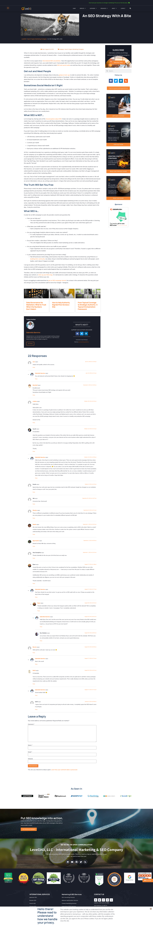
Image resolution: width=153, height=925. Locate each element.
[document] (76, 462)
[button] (150, 908)
